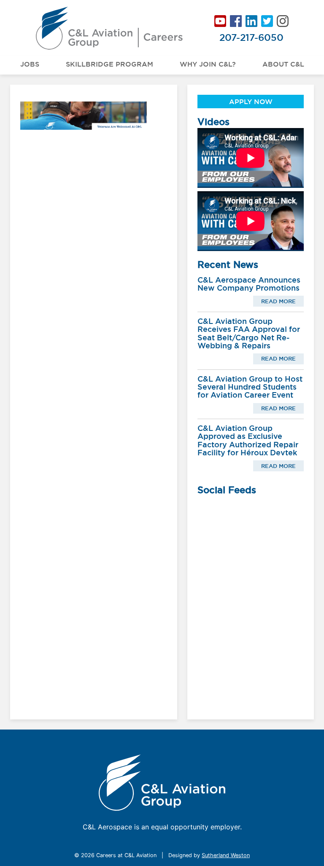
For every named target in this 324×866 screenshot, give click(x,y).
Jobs (29, 64)
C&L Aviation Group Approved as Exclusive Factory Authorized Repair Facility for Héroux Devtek (247, 440)
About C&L (283, 64)
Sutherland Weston (226, 855)
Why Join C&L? (208, 64)
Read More (278, 301)
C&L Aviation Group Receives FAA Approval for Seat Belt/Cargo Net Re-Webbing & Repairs (248, 333)
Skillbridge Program (109, 64)
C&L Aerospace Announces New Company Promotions (248, 284)
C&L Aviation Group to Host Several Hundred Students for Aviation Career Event (249, 387)
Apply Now (251, 101)
